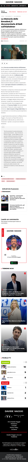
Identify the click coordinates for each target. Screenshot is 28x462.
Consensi (14, 429)
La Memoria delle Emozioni (7, 178)
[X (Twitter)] (4, 63)
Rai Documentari (10, 181)
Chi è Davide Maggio (14, 422)
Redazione (14, 423)
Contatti (13, 425)
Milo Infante (12, 11)
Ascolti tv (14, 5)
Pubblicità (14, 437)
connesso (10, 221)
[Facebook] (2, 63)
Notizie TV (23, 5)
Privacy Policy (14, 427)
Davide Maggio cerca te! (14, 435)
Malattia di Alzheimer (20, 178)
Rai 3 (3, 181)
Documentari (4, 38)
